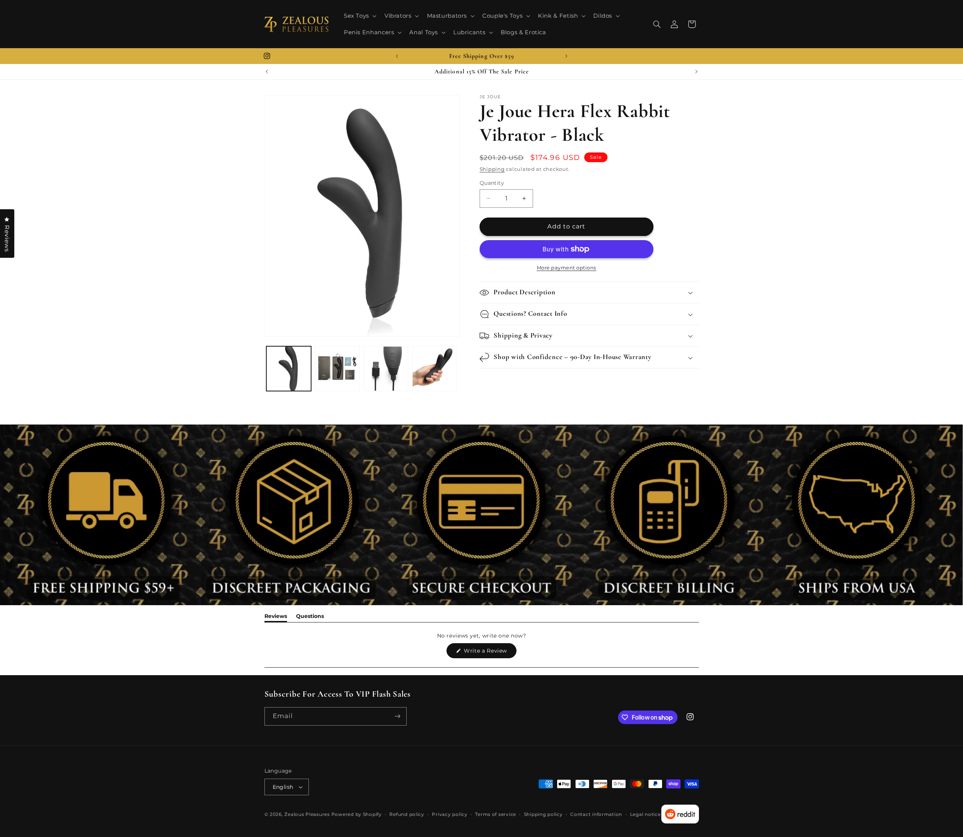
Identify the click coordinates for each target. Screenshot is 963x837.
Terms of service (495, 814)
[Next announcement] (566, 56)
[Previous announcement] (397, 56)
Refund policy (406, 814)
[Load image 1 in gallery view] (288, 368)
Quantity (492, 183)
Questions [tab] (310, 617)
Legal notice (645, 814)
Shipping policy (543, 814)
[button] (359, 16)
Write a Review (489, 652)
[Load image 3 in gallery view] (386, 368)
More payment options (567, 268)
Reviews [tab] (275, 617)
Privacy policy (449, 814)
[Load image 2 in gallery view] (337, 368)
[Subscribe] (397, 716)
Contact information (596, 814)
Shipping (492, 169)
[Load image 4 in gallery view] (434, 368)
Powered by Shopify (356, 814)
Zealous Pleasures (307, 814)
